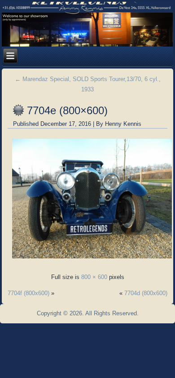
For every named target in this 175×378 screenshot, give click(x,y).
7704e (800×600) (67, 110)
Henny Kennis (123, 123)
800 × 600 (94, 277)
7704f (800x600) (28, 293)
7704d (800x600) (145, 293)
